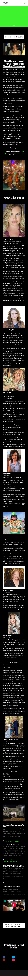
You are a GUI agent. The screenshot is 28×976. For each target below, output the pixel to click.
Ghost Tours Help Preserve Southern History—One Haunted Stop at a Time (13, 865)
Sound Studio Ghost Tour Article (12, 845)
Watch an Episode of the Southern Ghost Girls (13, 925)
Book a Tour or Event (14, 36)
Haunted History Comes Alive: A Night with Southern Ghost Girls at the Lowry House (14, 825)
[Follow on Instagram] (13, 960)
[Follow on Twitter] (13, 957)
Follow (8, 957)
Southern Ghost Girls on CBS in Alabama (11, 887)
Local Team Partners (15, 974)
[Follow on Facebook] (4, 957)
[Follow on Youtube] (4, 960)
